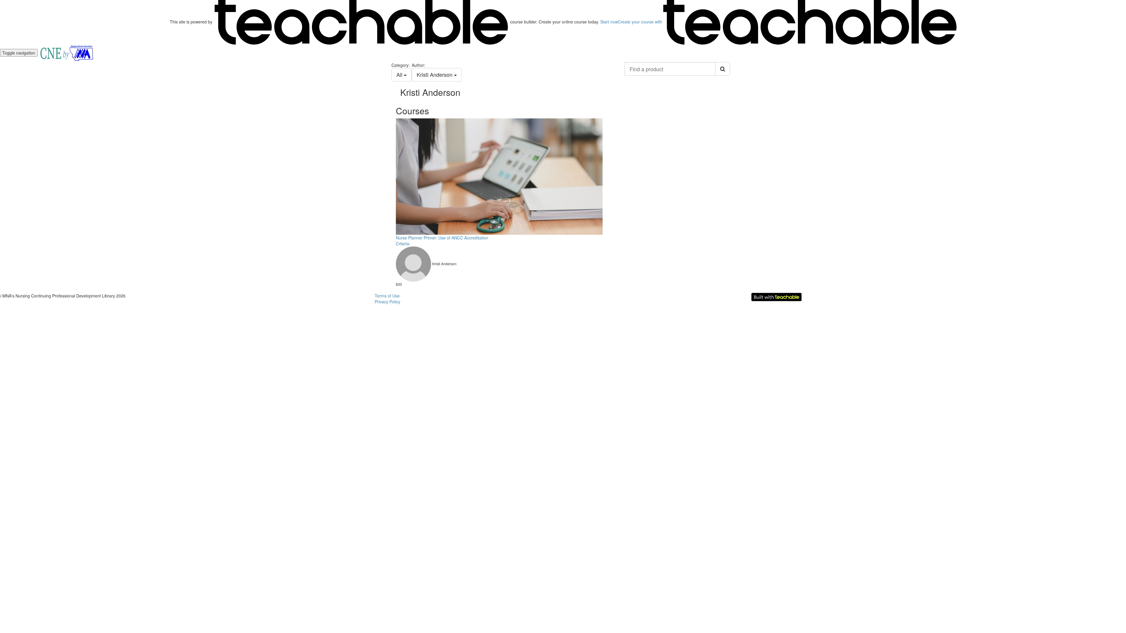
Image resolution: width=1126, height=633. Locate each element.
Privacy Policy (387, 301)
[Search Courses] (722, 69)
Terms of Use (387, 296)
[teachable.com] (361, 22)
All (400, 74)
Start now (609, 22)
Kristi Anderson (435, 74)
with (640, 22)
